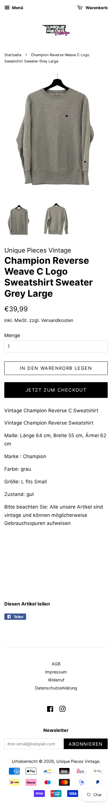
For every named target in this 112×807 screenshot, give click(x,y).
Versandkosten (57, 320)
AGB (56, 663)
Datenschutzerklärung (56, 687)
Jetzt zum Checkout (56, 390)
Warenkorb (96, 7)
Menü (17, 7)
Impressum (56, 671)
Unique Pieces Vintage (77, 761)
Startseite (12, 55)
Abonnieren (86, 744)
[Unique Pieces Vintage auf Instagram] (62, 710)
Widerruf (56, 679)
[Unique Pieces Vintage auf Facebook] (50, 710)
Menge (12, 335)
